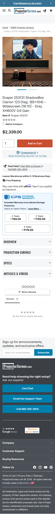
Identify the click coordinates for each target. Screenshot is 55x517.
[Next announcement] (51, 3)
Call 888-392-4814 (17, 169)
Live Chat (27, 388)
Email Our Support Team (27, 398)
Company (8, 442)
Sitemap (38, 475)
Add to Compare (13, 124)
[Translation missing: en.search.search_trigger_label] (9, 10)
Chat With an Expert (30, 166)
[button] (4, 10)
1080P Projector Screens (22, 27)
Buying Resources (13, 459)
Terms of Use (9, 475)
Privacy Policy (25, 475)
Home (5, 27)
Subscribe (43, 352)
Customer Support (13, 451)
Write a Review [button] (29, 292)
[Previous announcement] (4, 3)
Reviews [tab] (10, 298)
